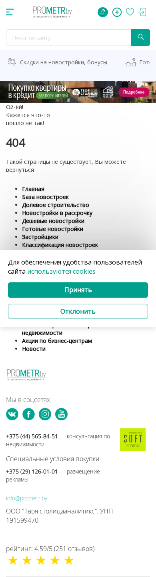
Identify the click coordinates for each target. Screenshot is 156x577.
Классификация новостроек (60, 245)
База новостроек (45, 197)
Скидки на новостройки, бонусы (63, 62)
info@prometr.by (26, 498)
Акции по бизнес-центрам (57, 340)
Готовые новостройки (52, 229)
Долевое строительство (55, 205)
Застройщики (40, 237)
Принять (78, 289)
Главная (33, 189)
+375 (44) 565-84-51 (58, 440)
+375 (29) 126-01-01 (53, 475)
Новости (34, 348)
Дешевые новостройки (53, 221)
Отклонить (78, 311)
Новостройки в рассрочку (57, 213)
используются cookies (61, 271)
